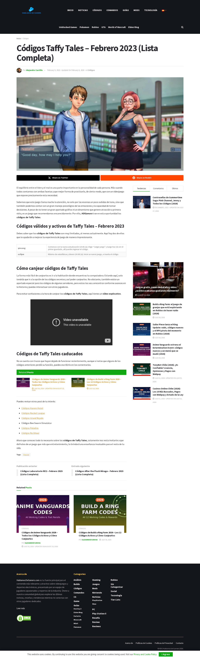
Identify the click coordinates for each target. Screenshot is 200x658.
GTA (103, 27)
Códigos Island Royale (32, 418)
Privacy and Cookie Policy (145, 654)
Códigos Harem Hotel (32, 408)
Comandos (112, 10)
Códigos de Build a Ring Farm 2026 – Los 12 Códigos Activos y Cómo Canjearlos (104, 382)
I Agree (166, 654)
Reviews (96, 626)
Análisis (77, 580)
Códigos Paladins (30, 428)
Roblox (95, 27)
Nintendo (97, 592)
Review (96, 622)
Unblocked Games (68, 27)
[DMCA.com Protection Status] (24, 618)
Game (76, 601)
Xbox (94, 604)
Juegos (96, 584)
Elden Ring (133, 27)
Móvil (76, 623)
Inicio (70, 10)
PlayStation (97, 600)
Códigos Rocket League (33, 413)
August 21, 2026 (143, 295)
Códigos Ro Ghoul (30, 433)
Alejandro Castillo (34, 70)
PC (93, 609)
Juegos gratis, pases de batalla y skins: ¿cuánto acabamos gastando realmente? (157, 289)
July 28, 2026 (160, 317)
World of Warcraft (117, 27)
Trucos (26, 455)
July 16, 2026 (94, 388)
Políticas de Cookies (144, 643)
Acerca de (129, 643)
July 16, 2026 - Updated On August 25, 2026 (48, 389)
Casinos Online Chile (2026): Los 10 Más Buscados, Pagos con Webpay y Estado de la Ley (168, 391)
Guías (126, 10)
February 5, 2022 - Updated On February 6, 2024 (65, 70)
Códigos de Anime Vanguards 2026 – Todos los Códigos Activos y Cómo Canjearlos (49, 382)
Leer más (21, 608)
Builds (77, 584)
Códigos (97, 10)
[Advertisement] (158, 237)
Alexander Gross (32, 543)
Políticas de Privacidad (164, 643)
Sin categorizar (117, 585)
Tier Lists (115, 599)
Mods (137, 10)
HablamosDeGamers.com (28, 580)
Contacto (179, 643)
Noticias (83, 10)
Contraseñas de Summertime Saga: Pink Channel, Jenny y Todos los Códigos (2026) (167, 200)
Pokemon (84, 27)
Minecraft (77, 620)
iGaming (96, 580)
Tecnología (150, 10)
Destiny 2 (77, 609)
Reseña (96, 617)
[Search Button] (182, 27)
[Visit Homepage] (31, 10)
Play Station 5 (99, 613)
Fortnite (77, 616)
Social (114, 591)
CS (75, 596)
